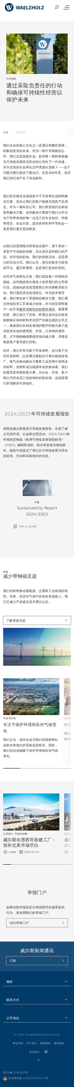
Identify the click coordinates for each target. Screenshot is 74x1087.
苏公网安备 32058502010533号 (28, 1078)
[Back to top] (39, 1060)
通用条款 (59, 1043)
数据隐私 (45, 1043)
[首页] (24, 7)
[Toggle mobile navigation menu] (66, 7)
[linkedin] (45, 1052)
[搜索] (56, 7)
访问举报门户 (19, 923)
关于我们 (31, 1043)
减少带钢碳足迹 (20, 576)
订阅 (12, 960)
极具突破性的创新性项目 (37, 309)
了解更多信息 (16, 620)
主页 (5, 132)
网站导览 (18, 1043)
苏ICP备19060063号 (15, 1072)
